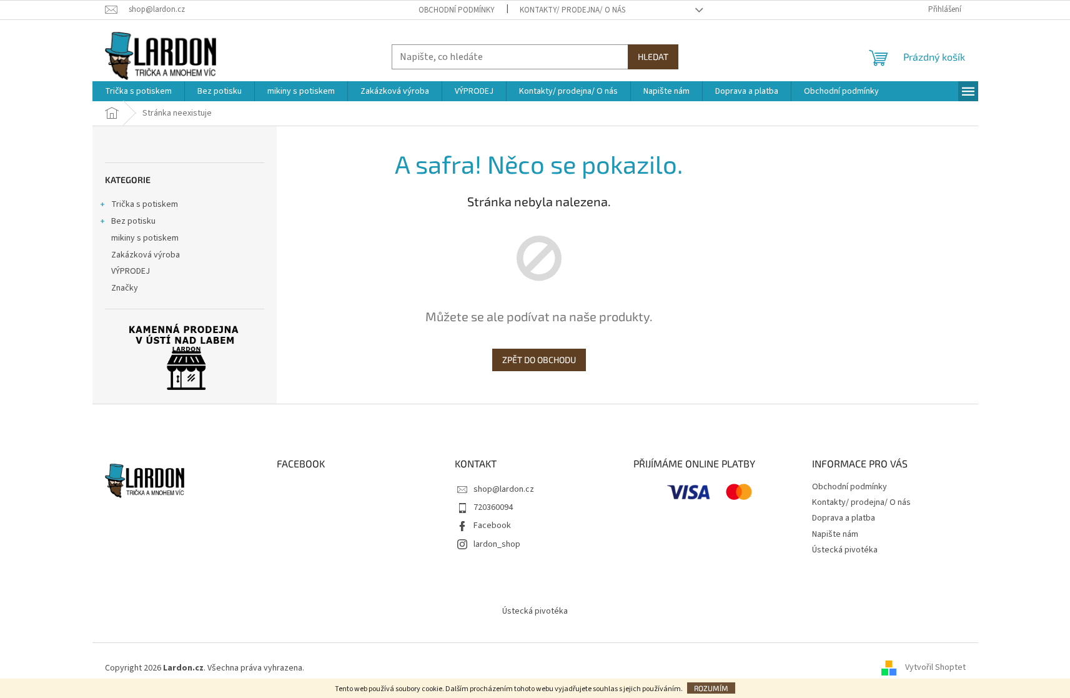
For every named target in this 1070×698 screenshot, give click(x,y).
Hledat (653, 56)
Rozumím (711, 688)
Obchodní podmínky (457, 10)
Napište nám (835, 534)
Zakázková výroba (145, 255)
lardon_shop (496, 544)
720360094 (493, 507)
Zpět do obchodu (539, 359)
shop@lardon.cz (503, 489)
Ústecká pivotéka (845, 550)
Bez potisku (133, 221)
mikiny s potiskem (145, 238)
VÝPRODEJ (130, 271)
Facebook (492, 525)
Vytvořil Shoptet (935, 668)
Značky (124, 288)
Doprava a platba (843, 518)
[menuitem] (138, 91)
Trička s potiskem (144, 204)
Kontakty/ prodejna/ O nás (572, 10)
